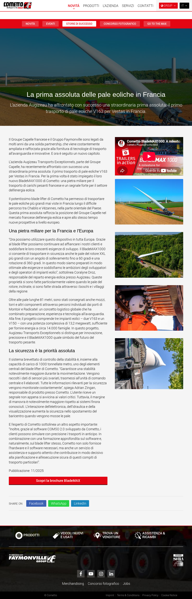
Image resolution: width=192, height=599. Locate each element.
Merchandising (73, 583)
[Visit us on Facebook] (81, 573)
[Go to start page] (18, 5)
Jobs (126, 583)
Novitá (74, 5)
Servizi (128, 5)
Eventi (50, 23)
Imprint (110, 595)
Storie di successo (79, 23)
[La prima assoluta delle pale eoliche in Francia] (149, 203)
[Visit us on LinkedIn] (111, 573)
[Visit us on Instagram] (101, 573)
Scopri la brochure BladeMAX (58, 480)
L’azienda (110, 5)
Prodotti (91, 5)
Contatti (145, 5)
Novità (30, 23)
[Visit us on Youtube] (91, 573)
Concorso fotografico (120, 23)
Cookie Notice (169, 595)
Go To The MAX (156, 23)
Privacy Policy (150, 595)
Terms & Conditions (128, 595)
